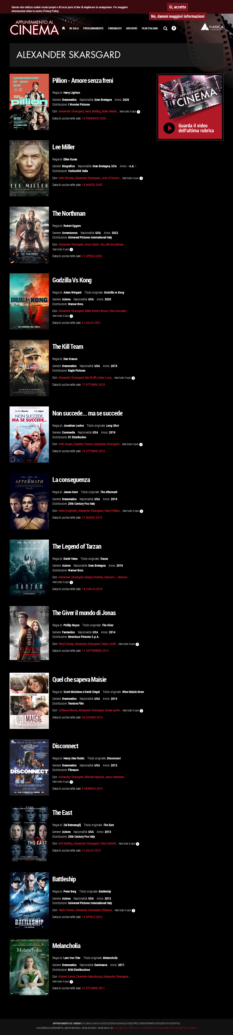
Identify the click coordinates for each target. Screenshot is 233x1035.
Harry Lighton (71, 92)
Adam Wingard (72, 292)
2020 (108, 299)
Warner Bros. (76, 304)
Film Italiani (150, 28)
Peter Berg (69, 891)
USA (114, 166)
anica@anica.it (121, 1028)
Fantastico (68, 632)
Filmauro (73, 770)
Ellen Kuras (70, 159)
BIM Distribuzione (79, 969)
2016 (119, 565)
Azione (66, 299)
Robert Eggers (72, 225)
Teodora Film (76, 703)
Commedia (68, 432)
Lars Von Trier (71, 958)
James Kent (70, 492)
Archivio (131, 28)
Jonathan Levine (73, 425)
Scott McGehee (72, 692)
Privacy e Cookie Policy (144, 1028)
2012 (108, 898)
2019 (114, 366)
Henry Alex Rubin (73, 758)
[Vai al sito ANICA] (212, 26)
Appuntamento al (34, 28)
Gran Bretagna (103, 99)
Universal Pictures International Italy (90, 237)
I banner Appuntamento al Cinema (178, 1028)
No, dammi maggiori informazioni (177, 16)
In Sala (74, 28)
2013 (114, 765)
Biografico (68, 166)
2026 (126, 99)
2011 (121, 965)
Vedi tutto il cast (128, 111)
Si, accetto (177, 7)
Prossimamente (93, 28)
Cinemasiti (115, 28)
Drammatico (69, 99)
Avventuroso (70, 233)
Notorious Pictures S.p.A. (83, 636)
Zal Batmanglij (72, 825)
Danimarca (100, 965)
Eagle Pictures (76, 370)
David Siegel (92, 692)
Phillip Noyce (71, 625)
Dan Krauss (70, 359)
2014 (112, 632)
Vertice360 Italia (78, 171)
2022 (115, 233)
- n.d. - (132, 166)
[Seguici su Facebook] (174, 28)
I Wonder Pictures (79, 104)
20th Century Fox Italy (81, 503)
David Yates (70, 558)
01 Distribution (77, 437)
